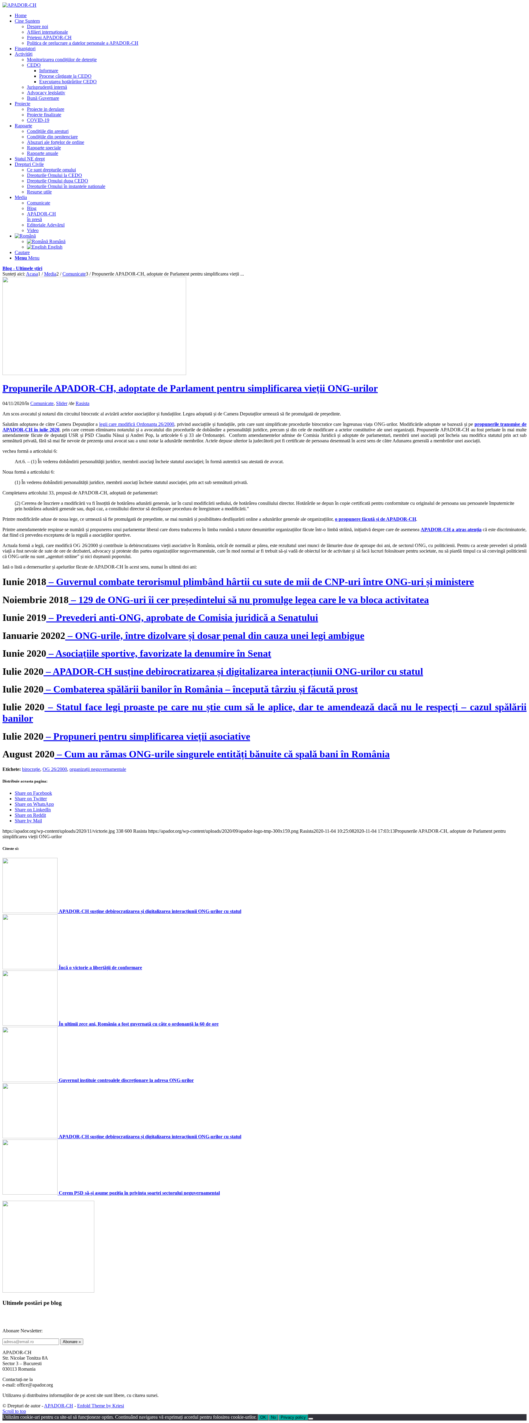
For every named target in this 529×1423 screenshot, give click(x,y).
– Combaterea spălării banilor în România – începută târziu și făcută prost (200, 689)
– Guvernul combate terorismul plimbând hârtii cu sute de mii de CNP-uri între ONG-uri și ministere (260, 581)
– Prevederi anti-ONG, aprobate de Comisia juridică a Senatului (182, 617)
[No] (310, 1419)
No (273, 1417)
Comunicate (42, 403)
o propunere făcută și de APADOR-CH (375, 519)
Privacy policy (293, 1417)
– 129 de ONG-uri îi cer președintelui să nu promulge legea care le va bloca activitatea (249, 599)
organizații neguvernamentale (97, 769)
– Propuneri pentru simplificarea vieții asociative (146, 736)
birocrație (31, 769)
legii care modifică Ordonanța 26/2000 (136, 424)
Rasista (82, 403)
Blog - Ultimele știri (22, 268)
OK (263, 1417)
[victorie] (94, 373)
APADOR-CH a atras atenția (451, 529)
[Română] (25, 235)
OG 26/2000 (55, 769)
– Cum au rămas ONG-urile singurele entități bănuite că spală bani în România (222, 754)
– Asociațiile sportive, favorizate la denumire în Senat (158, 653)
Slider (61, 403)
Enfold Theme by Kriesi (100, 1405)
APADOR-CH (58, 1405)
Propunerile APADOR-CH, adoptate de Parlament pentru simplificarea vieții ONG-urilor (190, 388)
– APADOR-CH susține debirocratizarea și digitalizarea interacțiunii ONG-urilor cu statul (233, 671)
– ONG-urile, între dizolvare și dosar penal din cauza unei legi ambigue (214, 635)
